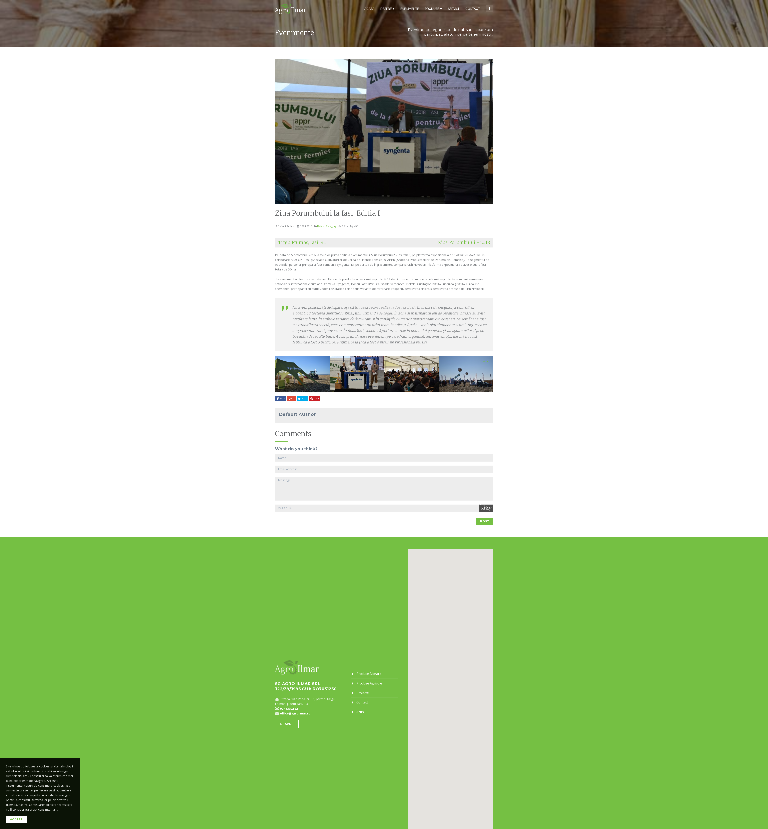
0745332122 (289, 708)
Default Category (326, 226)
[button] (484, 362)
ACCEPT (16, 819)
